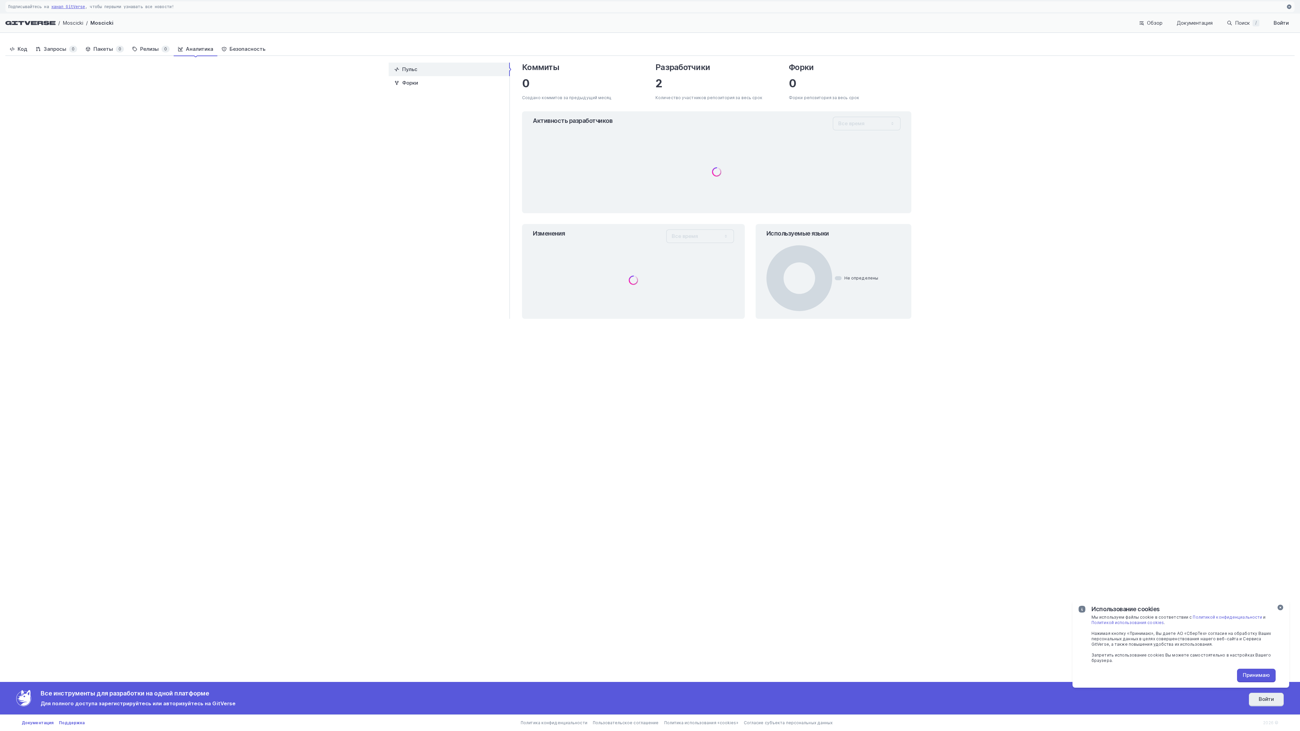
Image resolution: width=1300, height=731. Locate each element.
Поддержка (72, 722)
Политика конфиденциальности (554, 722)
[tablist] (650, 49)
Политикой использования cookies (1127, 622)
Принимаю (1256, 675)
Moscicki (73, 23)
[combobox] (867, 123)
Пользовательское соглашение (626, 722)
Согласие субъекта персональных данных (788, 722)
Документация (1195, 23)
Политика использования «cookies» (701, 722)
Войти (1281, 23)
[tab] (18, 49)
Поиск (1246, 23)
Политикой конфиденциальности (1227, 617)
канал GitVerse (68, 6)
